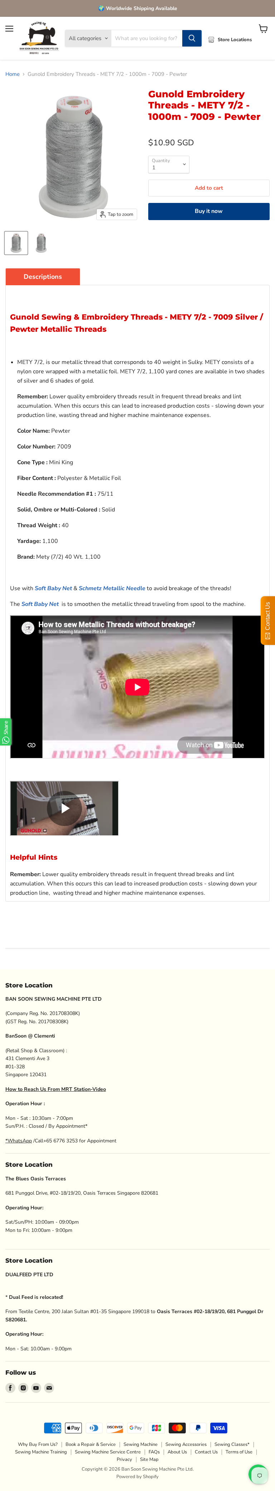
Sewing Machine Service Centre (108, 1452)
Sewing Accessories (186, 1444)
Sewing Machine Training (41, 1452)
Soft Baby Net (53, 588)
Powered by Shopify (137, 1476)
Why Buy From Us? (38, 1444)
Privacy (124, 1459)
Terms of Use (239, 1452)
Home (12, 74)
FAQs (154, 1452)
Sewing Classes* (232, 1444)
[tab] (42, 276)
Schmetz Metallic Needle (112, 588)
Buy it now (209, 211)
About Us (177, 1452)
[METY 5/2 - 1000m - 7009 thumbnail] (16, 243)
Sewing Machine (141, 1444)
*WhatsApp (18, 1140)
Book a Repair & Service (91, 1444)
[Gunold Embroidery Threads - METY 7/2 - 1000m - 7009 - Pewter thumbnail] (41, 243)
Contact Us (206, 1452)
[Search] (192, 38)
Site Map (149, 1459)
